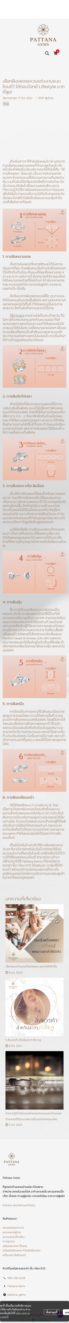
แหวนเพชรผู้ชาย (12, 1232)
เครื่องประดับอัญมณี (14, 1255)
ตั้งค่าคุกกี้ (51, 1312)
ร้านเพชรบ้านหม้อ (22, 1187)
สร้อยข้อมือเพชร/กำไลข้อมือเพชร (22, 1250)
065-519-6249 (16, 1278)
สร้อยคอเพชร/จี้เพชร (15, 1246)
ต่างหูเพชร (9, 1241)
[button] (47, 53)
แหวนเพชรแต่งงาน (13, 1227)
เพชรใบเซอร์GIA (21, 1191)
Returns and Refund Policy (19, 1205)
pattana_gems (17, 1294)
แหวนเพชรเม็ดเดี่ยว (14, 1237)
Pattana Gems (16, 1286)
